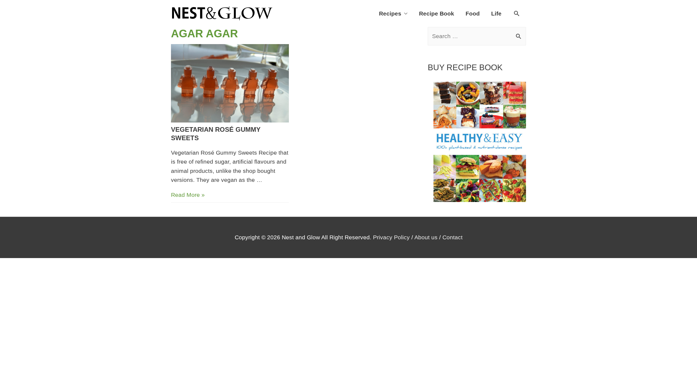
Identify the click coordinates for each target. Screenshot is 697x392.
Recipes (390, 13)
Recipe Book (436, 13)
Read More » (188, 195)
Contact (452, 237)
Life (496, 13)
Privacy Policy (391, 237)
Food (473, 13)
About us (426, 237)
